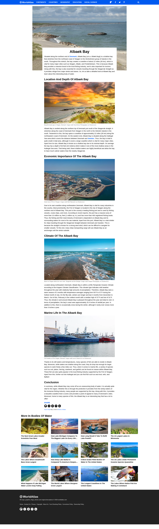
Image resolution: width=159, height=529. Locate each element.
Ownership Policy (79, 504)
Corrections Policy (67, 504)
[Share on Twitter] (52, 406)
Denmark (73, 56)
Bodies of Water (62, 409)
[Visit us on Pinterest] (32, 509)
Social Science (90, 2)
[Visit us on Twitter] (28, 509)
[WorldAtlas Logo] (27, 2)
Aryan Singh (47, 409)
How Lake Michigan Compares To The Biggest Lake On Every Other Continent (64, 438)
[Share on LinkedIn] (59, 406)
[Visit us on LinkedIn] (35, 509)
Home (21, 504)
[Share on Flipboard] (45, 406)
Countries (53, 2)
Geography (65, 2)
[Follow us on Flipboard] (21, 509)
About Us (45, 504)
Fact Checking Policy (55, 504)
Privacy (33, 504)
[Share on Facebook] (49, 406)
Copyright (39, 504)
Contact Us (27, 504)
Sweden (91, 138)
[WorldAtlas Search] (138, 2)
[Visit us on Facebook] (24, 509)
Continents (41, 2)
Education (77, 2)
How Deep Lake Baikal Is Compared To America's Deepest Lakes (64, 462)
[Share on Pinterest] (56, 406)
